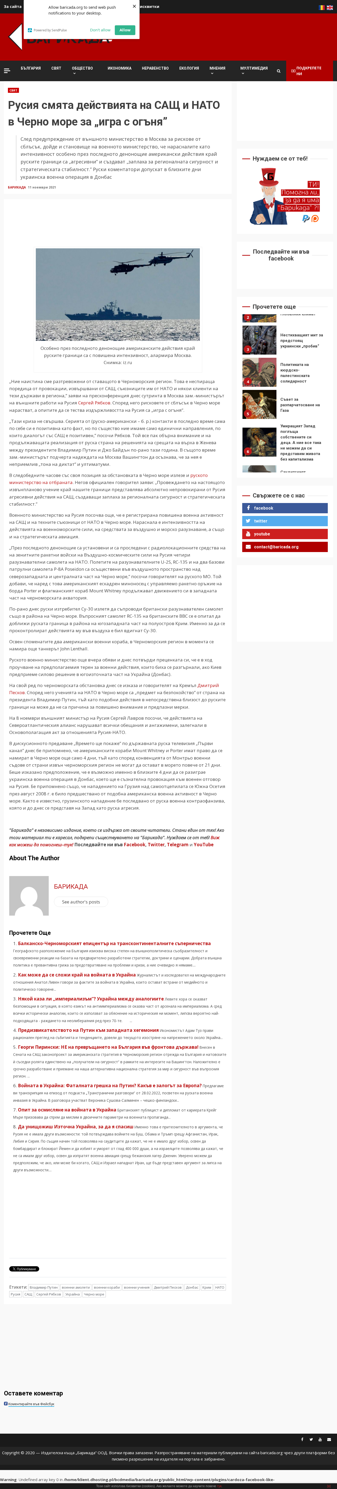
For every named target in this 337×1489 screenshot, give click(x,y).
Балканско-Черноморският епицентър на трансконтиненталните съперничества (114, 943)
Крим (206, 1287)
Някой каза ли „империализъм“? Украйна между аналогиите (91, 999)
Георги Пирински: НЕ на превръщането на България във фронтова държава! (108, 1047)
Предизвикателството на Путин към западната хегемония (88, 1030)
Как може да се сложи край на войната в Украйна (77, 975)
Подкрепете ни (308, 70)
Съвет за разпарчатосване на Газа (259, 379)
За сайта (13, 6)
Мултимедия (254, 68)
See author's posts (81, 902)
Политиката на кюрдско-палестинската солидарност (259, 347)
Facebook (134, 845)
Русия (15, 1294)
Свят (56, 68)
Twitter (156, 845)
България (31, 68)
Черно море (94, 1294)
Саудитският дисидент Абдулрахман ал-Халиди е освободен (259, 455)
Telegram (178, 845)
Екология (189, 68)
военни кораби (107, 1287)
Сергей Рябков (94, 403)
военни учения (137, 1287)
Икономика (119, 68)
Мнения (217, 68)
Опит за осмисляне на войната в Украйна (67, 1110)
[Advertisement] (237, 36)
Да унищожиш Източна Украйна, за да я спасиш (75, 1127)
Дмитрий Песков (168, 1287)
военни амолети (76, 1287)
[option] (285, 317)
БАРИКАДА (17, 187)
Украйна (72, 1294)
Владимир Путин (44, 1287)
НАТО (219, 1287)
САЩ (28, 1294)
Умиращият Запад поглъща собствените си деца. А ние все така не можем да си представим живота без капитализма (259, 417)
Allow (125, 29)
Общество (82, 68)
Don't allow (100, 29)
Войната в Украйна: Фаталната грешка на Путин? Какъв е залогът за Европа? (110, 1085)
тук (219, 1486)
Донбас (192, 1287)
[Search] (278, 71)
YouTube (204, 845)
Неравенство (155, 68)
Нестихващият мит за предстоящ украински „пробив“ (259, 315)
